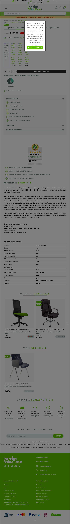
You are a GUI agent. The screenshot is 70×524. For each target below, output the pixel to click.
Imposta (34, 45)
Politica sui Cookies (33, 38)
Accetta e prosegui (35, 48)
